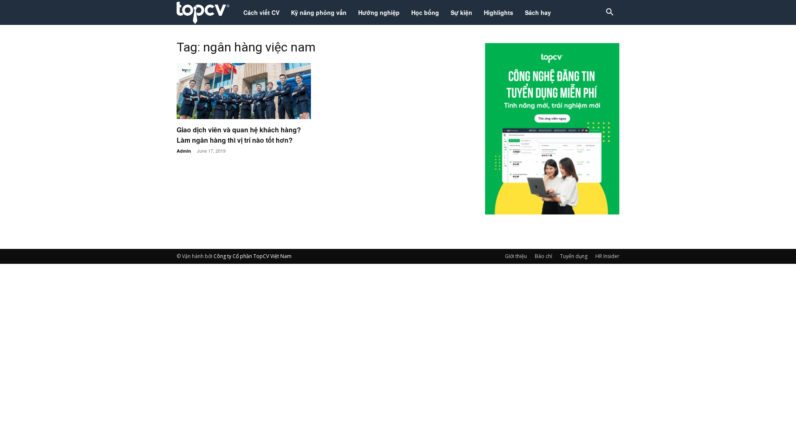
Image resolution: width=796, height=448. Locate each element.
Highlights (498, 12)
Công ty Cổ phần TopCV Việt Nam (252, 256)
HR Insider (607, 256)
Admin (184, 151)
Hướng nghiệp (379, 12)
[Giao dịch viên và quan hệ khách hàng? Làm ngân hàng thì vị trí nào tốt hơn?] (244, 91)
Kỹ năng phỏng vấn (319, 12)
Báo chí (543, 256)
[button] (609, 13)
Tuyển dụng (573, 256)
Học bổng (425, 12)
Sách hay (538, 12)
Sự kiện (461, 12)
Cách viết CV (261, 12)
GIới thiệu (516, 256)
